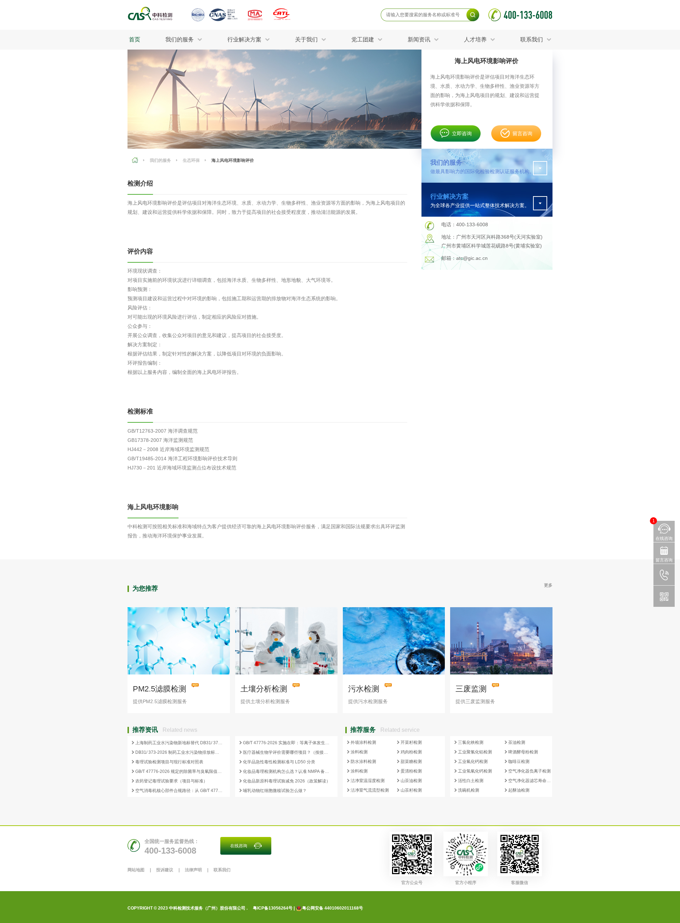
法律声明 (193, 869)
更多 (548, 585)
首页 (134, 39)
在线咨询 (238, 845)
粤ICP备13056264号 (273, 908)
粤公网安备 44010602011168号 (332, 908)
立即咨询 (462, 133)
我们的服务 (160, 160)
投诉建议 (164, 869)
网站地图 (136, 869)
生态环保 (191, 160)
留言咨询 (522, 133)
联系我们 (222, 869)
